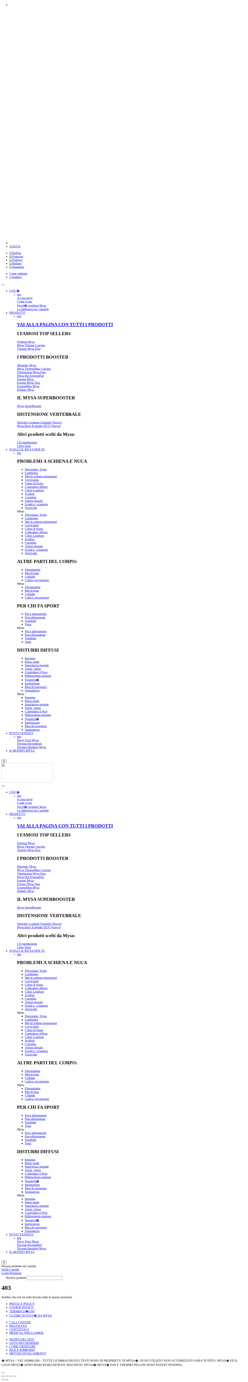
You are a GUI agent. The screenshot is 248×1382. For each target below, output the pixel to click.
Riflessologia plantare (38, 675)
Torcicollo (31, 507)
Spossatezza (32, 690)
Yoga (28, 624)
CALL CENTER (20, 1322)
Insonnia (30, 658)
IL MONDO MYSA (22, 750)
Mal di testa (32, 573)
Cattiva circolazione (37, 580)
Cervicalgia (32, 480)
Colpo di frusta (34, 483)
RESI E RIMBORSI (22, 1350)
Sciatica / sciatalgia (36, 504)
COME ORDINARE (22, 1346)
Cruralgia (30, 497)
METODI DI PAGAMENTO (27, 1353)
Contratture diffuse (36, 487)
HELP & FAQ (18, 1326)
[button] (131, 511)
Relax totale (32, 661)
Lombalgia (31, 473)
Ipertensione (32, 683)
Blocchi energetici (36, 687)
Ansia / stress (33, 668)
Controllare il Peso (36, 672)
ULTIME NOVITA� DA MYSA (30, 1315)
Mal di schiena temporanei (41, 476)
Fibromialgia (32, 569)
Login (5, 1273)
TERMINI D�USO (22, 1311)
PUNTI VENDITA (21, 733)
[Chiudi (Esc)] (3, 1376)
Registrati (15, 1273)
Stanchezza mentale (37, 665)
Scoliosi (29, 494)
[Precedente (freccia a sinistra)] (3, 1379)
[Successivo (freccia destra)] (7, 1379)
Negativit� (32, 679)
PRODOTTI (17, 312)
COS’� (14, 290)
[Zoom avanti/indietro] (14, 1376)
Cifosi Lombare (34, 490)
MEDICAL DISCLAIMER (26, 1332)
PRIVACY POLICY (22, 1303)
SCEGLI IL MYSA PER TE (27, 449)
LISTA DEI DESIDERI (24, 1343)
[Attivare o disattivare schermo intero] (10, 1376)
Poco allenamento (35, 614)
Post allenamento (35, 617)
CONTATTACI (19, 1329)
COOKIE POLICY (21, 1307)
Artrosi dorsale (34, 500)
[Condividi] (7, 1376)
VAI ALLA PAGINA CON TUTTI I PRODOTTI (65, 324)
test (19, 294)
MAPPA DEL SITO (21, 1339)
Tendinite (30, 621)
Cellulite (30, 576)
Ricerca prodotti (16, 1277)
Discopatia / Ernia (36, 469)
